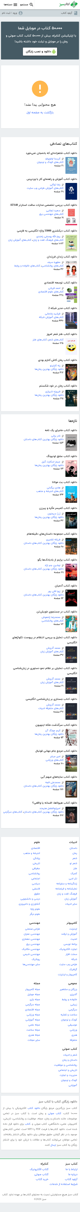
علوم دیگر (35, 914)
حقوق (37, 894)
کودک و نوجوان (69, 1020)
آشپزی (73, 994)
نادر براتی (55, 436)
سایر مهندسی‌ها (31, 964)
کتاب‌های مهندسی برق (51, 214)
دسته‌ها (8, 4)
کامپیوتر (72, 923)
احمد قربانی (54, 288)
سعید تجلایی (53, 210)
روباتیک (36, 959)
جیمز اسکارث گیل (51, 462)
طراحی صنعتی (32, 929)
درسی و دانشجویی (30, 899)
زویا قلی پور (54, 591)
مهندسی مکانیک (31, 949)
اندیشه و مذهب (31, 853)
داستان (73, 848)
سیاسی (36, 883)
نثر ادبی (73, 878)
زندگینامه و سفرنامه (66, 883)
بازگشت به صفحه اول (40, 113)
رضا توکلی (55, 184)
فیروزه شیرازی (52, 391)
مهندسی (34, 923)
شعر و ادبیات (70, 1055)
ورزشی (73, 1030)
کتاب (27, 1124)
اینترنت (73, 929)
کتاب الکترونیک (39, 1169)
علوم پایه (35, 909)
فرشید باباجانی (52, 314)
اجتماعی (35, 878)
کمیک (73, 873)
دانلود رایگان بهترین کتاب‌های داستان (43, 439)
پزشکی (36, 858)
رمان (74, 853)
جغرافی (36, 868)
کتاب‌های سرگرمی (12, 812)
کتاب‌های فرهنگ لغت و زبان (48, 240)
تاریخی (36, 863)
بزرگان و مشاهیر (68, 989)
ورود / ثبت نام (9, 13)
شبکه (74, 959)
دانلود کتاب (34, 1108)
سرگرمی (73, 1009)
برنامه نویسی (70, 944)
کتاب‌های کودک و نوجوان (50, 162)
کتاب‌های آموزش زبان (19, 240)
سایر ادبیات (71, 904)
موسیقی (72, 1025)
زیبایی (73, 1004)
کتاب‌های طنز (40, 340)
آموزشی (73, 1085)
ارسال (53, 1145)
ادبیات (73, 842)
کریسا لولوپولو (52, 159)
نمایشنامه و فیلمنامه (66, 889)
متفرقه (73, 1040)
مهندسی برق (33, 944)
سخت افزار (71, 954)
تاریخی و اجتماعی (67, 1070)
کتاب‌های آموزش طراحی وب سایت (45, 188)
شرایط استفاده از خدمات (63, 1184)
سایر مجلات (34, 1040)
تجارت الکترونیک (68, 949)
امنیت (73, 939)
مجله (37, 983)
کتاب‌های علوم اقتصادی (50, 292)
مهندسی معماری (31, 939)
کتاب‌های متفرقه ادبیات (50, 708)
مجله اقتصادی (32, 1009)
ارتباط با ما (71, 1169)
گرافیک (73, 969)
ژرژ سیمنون (54, 513)
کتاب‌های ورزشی (54, 760)
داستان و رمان (69, 1060)
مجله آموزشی (32, 1020)
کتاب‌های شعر (55, 340)
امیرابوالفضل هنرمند (50, 808)
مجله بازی (35, 999)
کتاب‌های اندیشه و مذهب (49, 491)
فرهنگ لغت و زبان (67, 894)
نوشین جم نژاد (52, 565)
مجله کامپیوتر (32, 989)
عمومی (72, 983)
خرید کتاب (42, 1179)
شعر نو (73, 863)
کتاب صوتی (69, 1049)
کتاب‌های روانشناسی (52, 266)
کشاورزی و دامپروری (29, 904)
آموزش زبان (70, 899)
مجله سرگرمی (32, 1004)
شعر (74, 858)
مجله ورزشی (33, 1015)
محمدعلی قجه (52, 782)
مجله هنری (34, 1035)
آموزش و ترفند (69, 934)
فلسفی (36, 889)
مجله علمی (34, 1025)
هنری (74, 1035)
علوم (37, 842)
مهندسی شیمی (31, 954)
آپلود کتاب (66, 13)
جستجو (24, 4)
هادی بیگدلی (53, 488)
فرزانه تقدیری (53, 539)
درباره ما (72, 1174)
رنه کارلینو (55, 365)
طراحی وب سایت (68, 964)
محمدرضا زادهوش (51, 617)
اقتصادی (35, 848)
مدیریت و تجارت (68, 1075)
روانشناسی (34, 873)
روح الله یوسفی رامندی (48, 236)
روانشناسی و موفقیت (65, 1065)
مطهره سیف (53, 262)
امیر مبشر (55, 756)
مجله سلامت (33, 1030)
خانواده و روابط (69, 999)
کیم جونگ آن (52, 730)
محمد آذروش (53, 648)
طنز (75, 868)
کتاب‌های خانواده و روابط (27, 266)
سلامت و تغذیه (69, 1015)
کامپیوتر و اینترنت (67, 974)
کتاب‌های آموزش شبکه (51, 317)
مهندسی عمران (32, 934)
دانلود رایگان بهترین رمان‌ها (49, 369)
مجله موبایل (34, 994)
